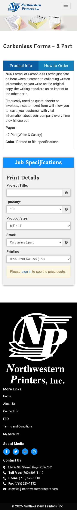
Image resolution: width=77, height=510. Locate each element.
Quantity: (13, 202)
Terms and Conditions (18, 426)
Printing (12, 252)
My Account (11, 434)
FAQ (6, 419)
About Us (9, 404)
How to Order (56, 65)
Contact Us (10, 411)
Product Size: (17, 218)
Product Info (21, 65)
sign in (26, 272)
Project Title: (17, 185)
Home (7, 396)
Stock (11, 235)
